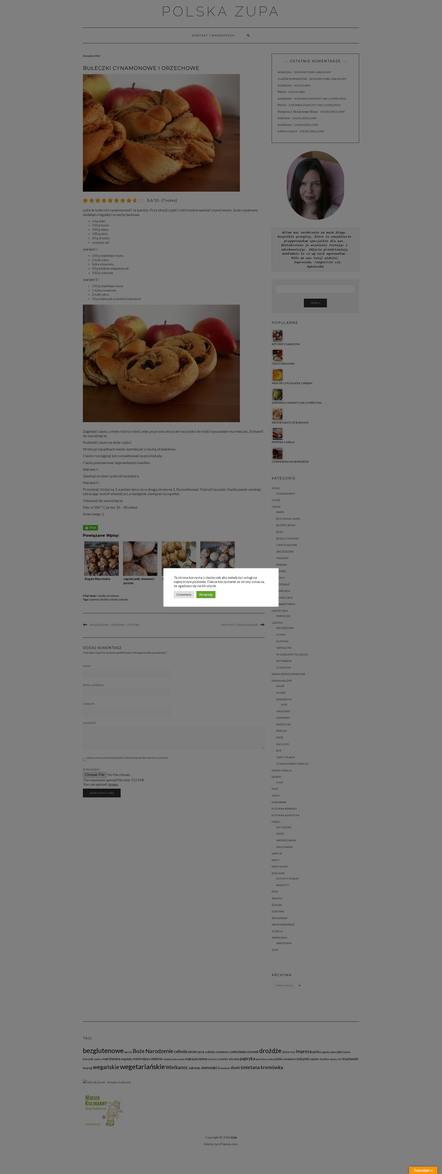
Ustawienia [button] (184, 594)
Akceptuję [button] (206, 594)
